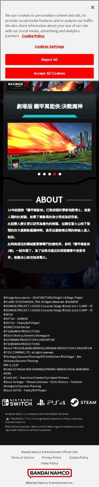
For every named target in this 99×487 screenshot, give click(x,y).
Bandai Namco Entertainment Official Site (49, 452)
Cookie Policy (78, 457)
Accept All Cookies (49, 73)
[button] (39, 174)
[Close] (92, 7)
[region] (49, 40)
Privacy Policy (51, 457)
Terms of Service (22, 457)
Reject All (49, 59)
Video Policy (49, 463)
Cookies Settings (49, 46)
